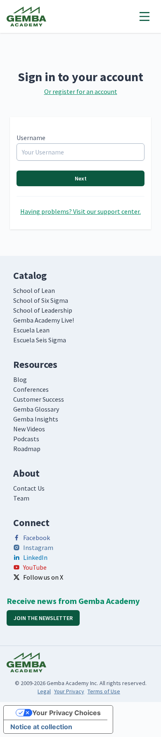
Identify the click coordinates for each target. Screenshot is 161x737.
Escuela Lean (31, 330)
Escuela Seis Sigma (39, 340)
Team (21, 498)
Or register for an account (80, 91)
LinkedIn (35, 557)
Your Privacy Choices (66, 713)
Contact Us (29, 488)
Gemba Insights (35, 419)
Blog (20, 379)
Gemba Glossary (36, 409)
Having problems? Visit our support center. (80, 211)
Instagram (38, 547)
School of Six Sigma (40, 300)
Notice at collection (41, 727)
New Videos (29, 429)
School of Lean (34, 290)
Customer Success (38, 399)
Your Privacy (69, 691)
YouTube (35, 567)
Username (31, 137)
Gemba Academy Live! (43, 320)
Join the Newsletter (43, 618)
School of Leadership (42, 310)
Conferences (31, 389)
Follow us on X (43, 577)
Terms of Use (104, 691)
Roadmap (26, 449)
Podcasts (26, 439)
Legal (44, 691)
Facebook (36, 537)
